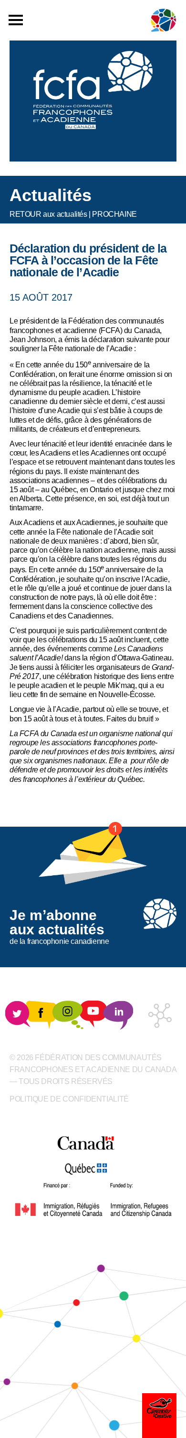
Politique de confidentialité (69, 1099)
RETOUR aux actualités (48, 214)
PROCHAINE (114, 214)
